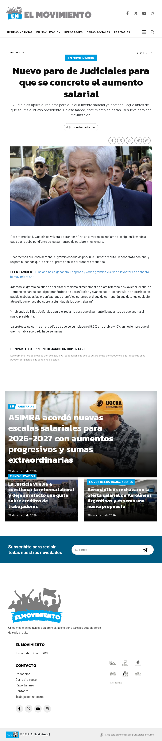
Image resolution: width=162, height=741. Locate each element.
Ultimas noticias (19, 32)
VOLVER (145, 53)
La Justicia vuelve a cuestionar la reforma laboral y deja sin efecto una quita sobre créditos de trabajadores (41, 495)
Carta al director (27, 679)
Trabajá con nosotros (30, 696)
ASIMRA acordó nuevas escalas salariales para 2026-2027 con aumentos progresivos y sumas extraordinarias (60, 438)
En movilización (48, 32)
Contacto (22, 691)
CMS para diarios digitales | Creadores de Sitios (129, 734)
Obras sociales (98, 32)
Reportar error (25, 685)
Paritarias (122, 32)
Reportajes (73, 32)
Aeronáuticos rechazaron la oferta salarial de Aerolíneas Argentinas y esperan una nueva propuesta (119, 498)
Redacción (23, 674)
